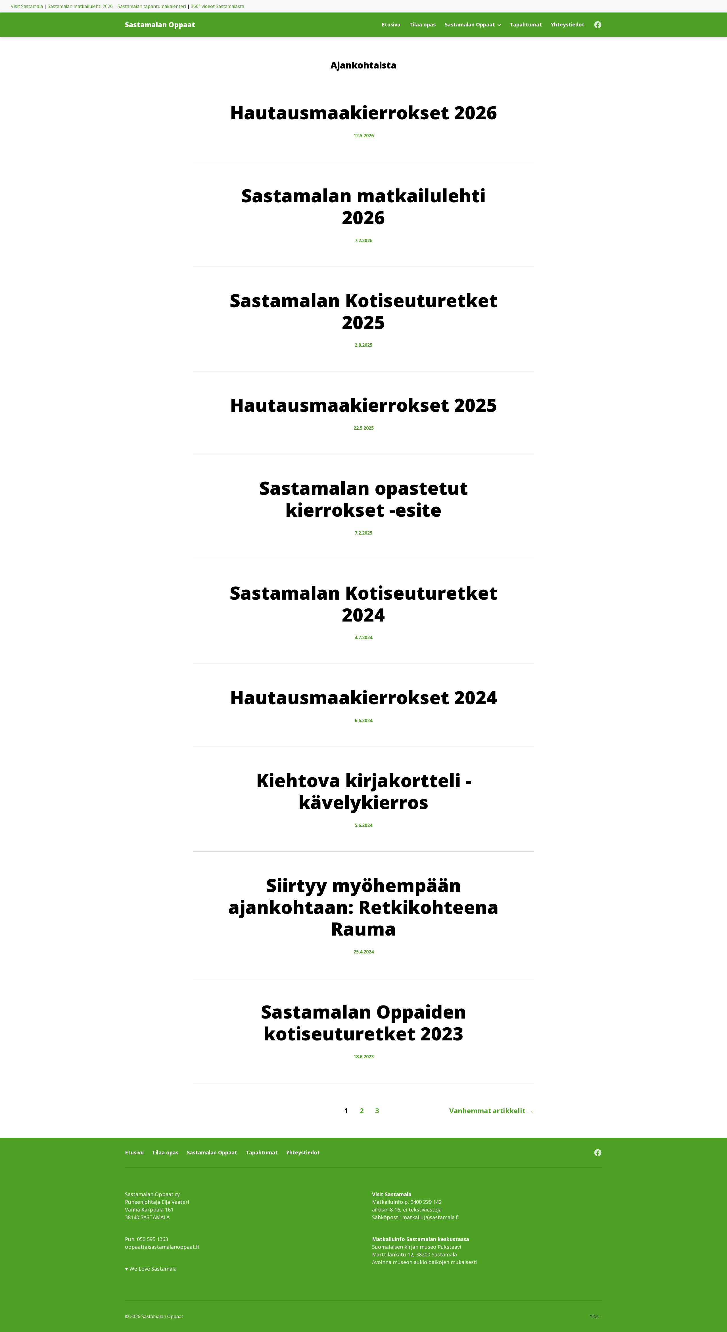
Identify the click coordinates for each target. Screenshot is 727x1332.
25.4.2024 (364, 952)
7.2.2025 (363, 533)
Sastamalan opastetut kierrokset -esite (363, 498)
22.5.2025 (364, 428)
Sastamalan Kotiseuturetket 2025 (364, 311)
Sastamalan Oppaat (160, 24)
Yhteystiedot (567, 25)
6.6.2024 (363, 720)
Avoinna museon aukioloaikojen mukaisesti (424, 1262)
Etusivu (391, 25)
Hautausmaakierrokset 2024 (363, 697)
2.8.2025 (363, 345)
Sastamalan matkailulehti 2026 (80, 6)
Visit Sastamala (27, 6)
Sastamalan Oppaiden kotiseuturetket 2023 (363, 1022)
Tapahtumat (526, 25)
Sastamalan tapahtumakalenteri (152, 6)
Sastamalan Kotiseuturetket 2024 (364, 603)
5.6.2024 (363, 825)
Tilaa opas (423, 25)
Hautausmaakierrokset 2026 (363, 112)
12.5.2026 (364, 135)
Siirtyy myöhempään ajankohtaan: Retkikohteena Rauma (363, 907)
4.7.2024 (363, 637)
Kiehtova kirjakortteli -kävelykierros (363, 791)
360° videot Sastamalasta (217, 6)
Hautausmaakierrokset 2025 (363, 404)
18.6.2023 (364, 1056)
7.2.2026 (363, 240)
